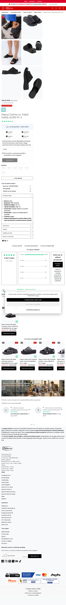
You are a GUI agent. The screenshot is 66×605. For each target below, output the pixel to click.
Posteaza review (58, 264)
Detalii (5, 229)
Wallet (3, 536)
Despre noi (4, 506)
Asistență (32, 1)
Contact (39, 1)
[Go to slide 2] (32, 395)
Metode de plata (6, 517)
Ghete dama (5, 482)
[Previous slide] (3, 388)
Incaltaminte (4, 12)
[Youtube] (17, 561)
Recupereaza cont (7, 539)
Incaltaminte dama (16, 12)
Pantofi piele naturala (8, 492)
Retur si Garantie (8, 237)
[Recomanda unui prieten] (8, 241)
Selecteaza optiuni (9, 333)
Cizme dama (5, 480)
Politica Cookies (33, 591)
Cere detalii (6, 188)
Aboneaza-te (35, 556)
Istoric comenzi (6, 541)
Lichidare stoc (6, 475)
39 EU (20, 168)
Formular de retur (7, 513)
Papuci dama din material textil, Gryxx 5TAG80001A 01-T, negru (28, 361)
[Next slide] (63, 356)
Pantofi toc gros (7, 487)
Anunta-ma (9, 160)
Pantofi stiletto (6, 489)
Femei (2, 496)
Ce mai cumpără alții (47, 246)
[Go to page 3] (32, 424)
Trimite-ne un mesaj (9, 191)
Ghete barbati (5, 485)
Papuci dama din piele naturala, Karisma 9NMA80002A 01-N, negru (9, 361)
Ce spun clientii (17, 246)
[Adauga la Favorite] (16, 321)
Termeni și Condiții (33, 595)
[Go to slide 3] (33, 395)
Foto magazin (5, 520)
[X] (13, 561)
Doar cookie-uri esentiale (33, 304)
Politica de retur (6, 510)
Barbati (3, 499)
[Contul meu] (60, 8)
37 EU (9, 168)
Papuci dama (37, 12)
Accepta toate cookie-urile (33, 300)
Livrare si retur (6, 515)
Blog (25, 1)
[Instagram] (6, 561)
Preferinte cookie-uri (33, 310)
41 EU (3, 172)
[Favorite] (56, 8)
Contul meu (5, 534)
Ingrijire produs (7, 233)
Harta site (4, 524)
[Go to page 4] (33, 424)
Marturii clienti (6, 522)
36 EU (3, 168)
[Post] (3, 241)
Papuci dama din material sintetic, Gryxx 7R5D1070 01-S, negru (46, 361)
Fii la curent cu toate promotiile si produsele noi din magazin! (15, 154)
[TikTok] (20, 561)
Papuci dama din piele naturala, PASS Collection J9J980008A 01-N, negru (9, 326)
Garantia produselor (8, 508)
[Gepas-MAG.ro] (10, 8)
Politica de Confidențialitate (33, 593)
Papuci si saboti (27, 12)
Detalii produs (7, 196)
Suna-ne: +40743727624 (10, 186)
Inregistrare (5, 532)
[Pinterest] (10, 561)
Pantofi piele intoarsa (8, 494)
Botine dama (5, 478)
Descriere (6, 226)
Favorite (4, 543)
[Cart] (63, 8)
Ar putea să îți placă (31, 246)
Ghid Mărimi (17, 178)
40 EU (26, 168)
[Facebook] (3, 561)
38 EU (15, 168)
